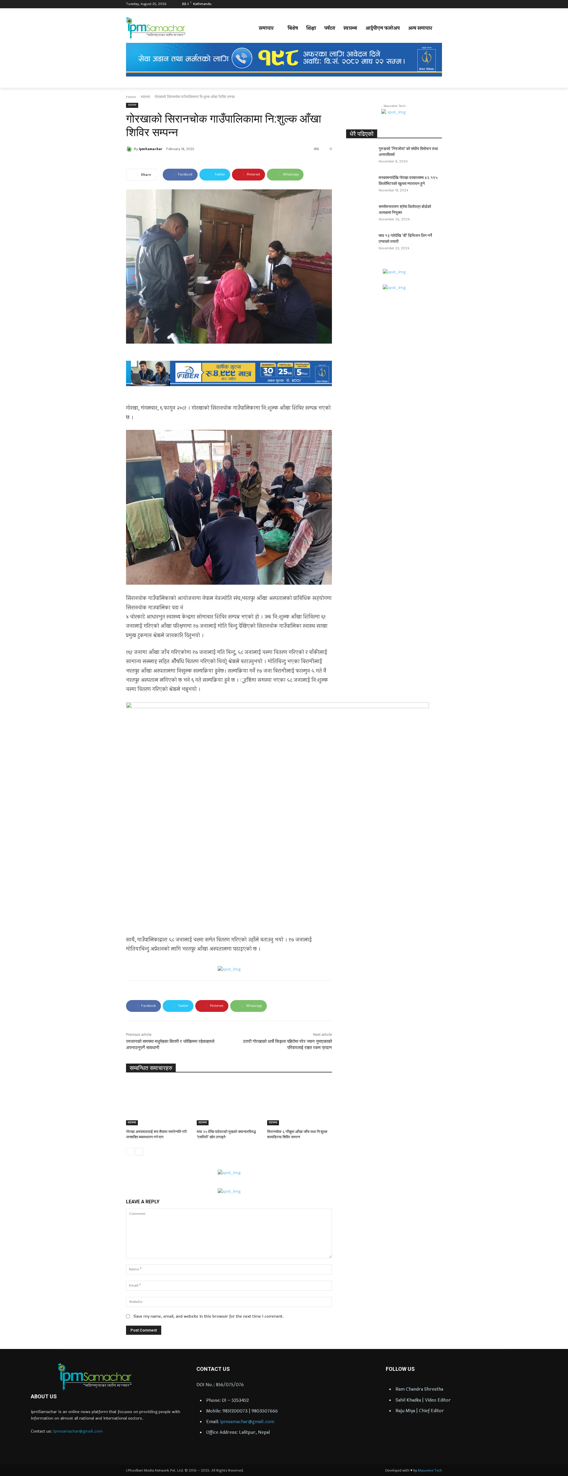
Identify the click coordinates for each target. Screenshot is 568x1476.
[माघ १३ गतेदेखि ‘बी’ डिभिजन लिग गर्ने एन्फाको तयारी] (360, 243)
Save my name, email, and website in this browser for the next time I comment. (208, 1316)
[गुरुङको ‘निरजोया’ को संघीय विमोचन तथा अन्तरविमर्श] (360, 156)
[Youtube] (438, 4)
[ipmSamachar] (130, 149)
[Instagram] (422, 4)
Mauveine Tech (430, 1470)
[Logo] (94, 1377)
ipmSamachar (150, 149)
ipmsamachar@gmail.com (78, 1431)
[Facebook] (414, 4)
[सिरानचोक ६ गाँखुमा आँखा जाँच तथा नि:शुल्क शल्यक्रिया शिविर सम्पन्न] (299, 1102)
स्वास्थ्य (145, 97)
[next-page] (139, 1151)
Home (131, 97)
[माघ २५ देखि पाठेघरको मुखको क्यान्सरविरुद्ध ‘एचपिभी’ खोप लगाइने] (229, 1102)
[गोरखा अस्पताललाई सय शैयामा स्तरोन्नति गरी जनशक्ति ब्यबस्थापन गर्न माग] (158, 1102)
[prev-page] (129, 1151)
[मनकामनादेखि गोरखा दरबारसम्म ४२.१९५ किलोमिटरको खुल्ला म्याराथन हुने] (360, 185)
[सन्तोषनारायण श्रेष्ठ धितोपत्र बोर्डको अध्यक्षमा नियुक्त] (360, 214)
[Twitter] (430, 4)
